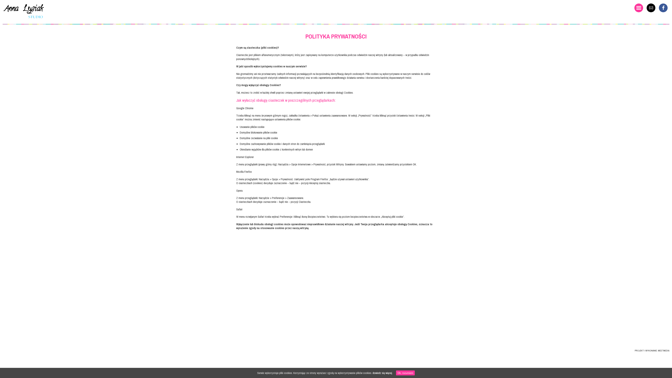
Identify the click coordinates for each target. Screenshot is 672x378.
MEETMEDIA (663, 350)
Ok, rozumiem (405, 373)
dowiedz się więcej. (383, 373)
